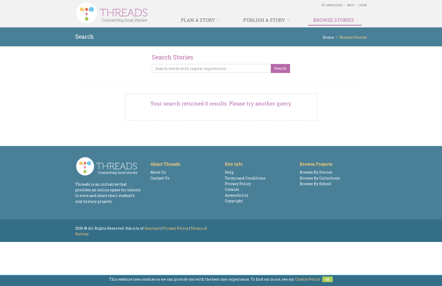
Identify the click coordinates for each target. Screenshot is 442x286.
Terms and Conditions (245, 178)
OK (327, 279)
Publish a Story (264, 20)
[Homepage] (165, 13)
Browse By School (316, 183)
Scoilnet (152, 228)
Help (350, 5)
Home (328, 37)
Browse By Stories (316, 172)
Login (363, 5)
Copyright (234, 200)
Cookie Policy (307, 279)
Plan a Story (198, 20)
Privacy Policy (238, 183)
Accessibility (236, 195)
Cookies (232, 189)
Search (280, 68)
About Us (158, 172)
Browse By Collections (320, 178)
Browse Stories (333, 20)
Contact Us (160, 178)
